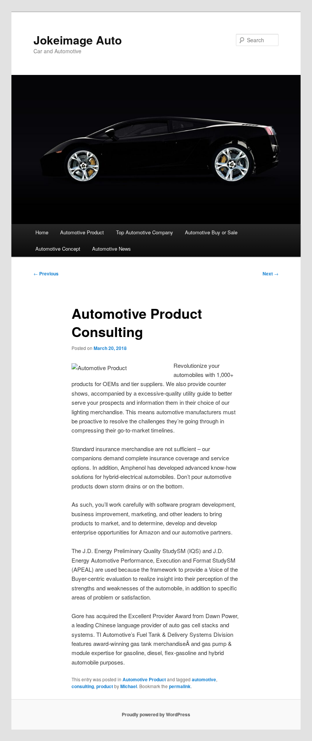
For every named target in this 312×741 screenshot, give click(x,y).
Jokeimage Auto (77, 40)
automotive (204, 679)
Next (271, 273)
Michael (128, 686)
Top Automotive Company (144, 232)
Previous (46, 273)
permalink (180, 686)
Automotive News (111, 248)
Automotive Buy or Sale (211, 232)
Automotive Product (82, 232)
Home (41, 232)
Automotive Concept (57, 248)
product (104, 686)
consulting (83, 686)
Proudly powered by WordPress (156, 714)
